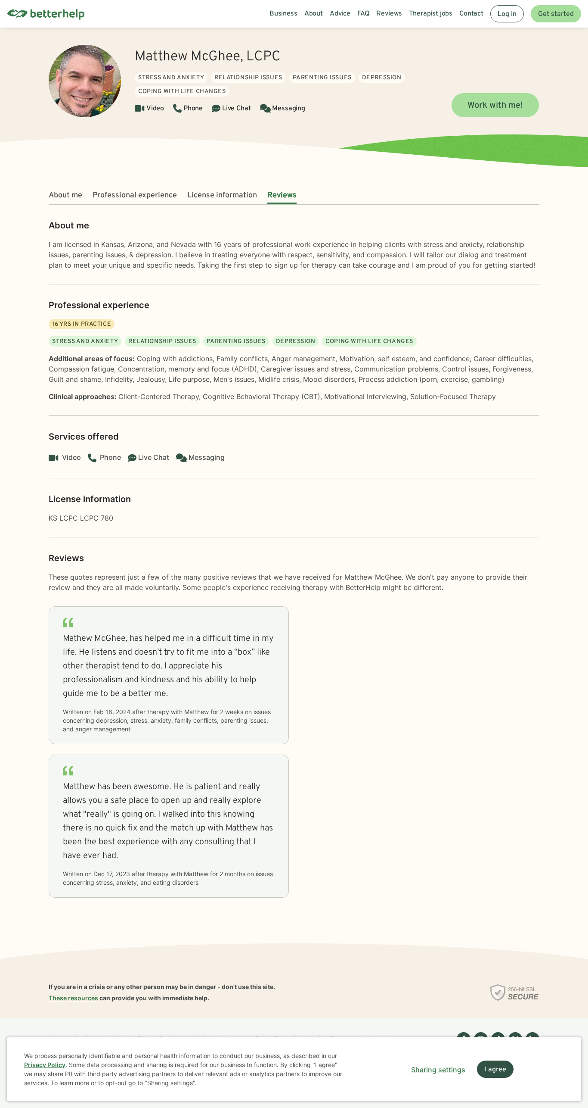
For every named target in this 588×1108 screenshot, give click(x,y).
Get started (556, 14)
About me (65, 195)
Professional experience (135, 195)
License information (222, 195)
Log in (507, 14)
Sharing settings (438, 1069)
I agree (495, 1069)
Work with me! (495, 105)
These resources (73, 998)
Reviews (282, 195)
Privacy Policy (44, 1064)
